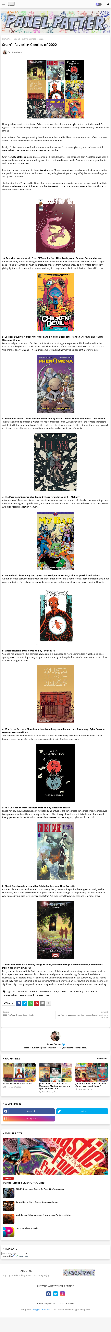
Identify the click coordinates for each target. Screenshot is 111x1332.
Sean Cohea (54, 1044)
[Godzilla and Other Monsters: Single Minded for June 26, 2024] (8, 1219)
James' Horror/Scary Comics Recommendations (37, 1202)
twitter (84, 1111)
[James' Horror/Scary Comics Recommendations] (8, 1206)
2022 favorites (20, 991)
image (40, 995)
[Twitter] (24, 1003)
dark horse (91, 991)
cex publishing (76, 991)
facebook (31, 1111)
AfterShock (45, 991)
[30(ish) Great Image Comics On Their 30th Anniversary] (8, 1193)
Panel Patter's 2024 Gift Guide (24, 1183)
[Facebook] (18, 1003)
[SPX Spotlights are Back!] (8, 1232)
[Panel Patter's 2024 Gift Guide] (55, 1156)
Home (5, 38)
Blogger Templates (42, 1309)
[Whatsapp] (30, 1003)
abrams (33, 991)
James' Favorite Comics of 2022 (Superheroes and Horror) (90, 1084)
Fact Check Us (67, 1303)
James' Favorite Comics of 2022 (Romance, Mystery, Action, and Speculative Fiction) (55, 1086)
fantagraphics (10, 995)
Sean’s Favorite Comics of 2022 (18, 1083)
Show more (102, 1058)
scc (10, 38)
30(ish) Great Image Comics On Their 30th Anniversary (40, 1189)
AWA (64, 991)
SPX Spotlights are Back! (27, 1228)
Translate (23, 1256)
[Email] (42, 1003)
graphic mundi (27, 995)
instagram (31, 1118)
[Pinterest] (36, 1003)
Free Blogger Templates (78, 1309)
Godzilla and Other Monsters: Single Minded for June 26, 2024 (43, 1215)
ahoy (56, 991)
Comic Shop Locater (46, 1303)
